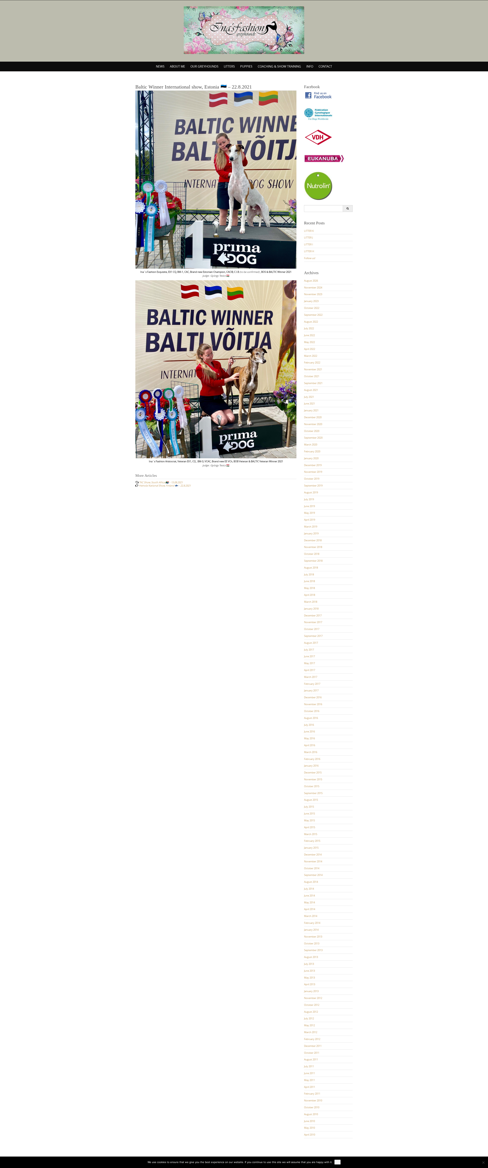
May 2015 (309, 820)
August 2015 (311, 799)
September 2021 (313, 383)
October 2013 (311, 943)
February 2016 (312, 759)
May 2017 (309, 663)
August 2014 (311, 882)
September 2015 (313, 793)
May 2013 (309, 977)
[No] (483, 1162)
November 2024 (313, 287)
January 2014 (311, 929)
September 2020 (313, 437)
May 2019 (309, 513)
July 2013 (309, 964)
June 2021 (309, 403)
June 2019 (309, 506)
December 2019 (313, 465)
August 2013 (311, 957)
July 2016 (309, 725)
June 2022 (309, 335)
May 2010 (309, 1127)
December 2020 (313, 417)
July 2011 (309, 1066)
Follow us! (309, 258)
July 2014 (309, 888)
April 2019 (309, 519)
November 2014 (313, 861)
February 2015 (312, 841)
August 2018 (311, 567)
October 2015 (311, 786)
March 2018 (310, 601)
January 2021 (311, 410)
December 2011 (313, 1046)
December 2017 (313, 615)
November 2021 (313, 369)
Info (309, 66)
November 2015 (313, 779)
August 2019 (311, 492)
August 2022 (311, 321)
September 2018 (313, 560)
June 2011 (309, 1073)
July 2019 (309, 499)
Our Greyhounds (204, 66)
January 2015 (311, 847)
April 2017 (309, 670)
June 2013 (309, 970)
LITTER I (308, 244)
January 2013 (311, 991)
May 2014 (309, 902)
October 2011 (311, 1052)
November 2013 (313, 936)
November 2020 (313, 424)
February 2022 (312, 362)
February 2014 (312, 923)
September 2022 (313, 315)
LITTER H (309, 251)
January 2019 (311, 533)
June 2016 (309, 731)
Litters (229, 66)
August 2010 (311, 1114)
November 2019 (313, 472)
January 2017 (311, 690)
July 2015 (309, 806)
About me (177, 66)
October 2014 (311, 868)
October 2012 (311, 1005)
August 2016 (311, 718)
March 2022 (310, 356)
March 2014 (310, 916)
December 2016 (313, 697)
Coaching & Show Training (279, 66)
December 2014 (313, 854)
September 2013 (313, 950)
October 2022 (311, 308)
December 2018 (313, 540)
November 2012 (313, 998)
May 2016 (309, 738)
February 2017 (312, 683)
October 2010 (311, 1107)
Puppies (246, 66)
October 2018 (311, 554)
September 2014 (313, 875)
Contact (325, 66)
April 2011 (309, 1087)
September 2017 (313, 636)
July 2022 (309, 328)
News (160, 66)
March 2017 (310, 677)
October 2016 (311, 711)
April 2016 (309, 745)
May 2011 (309, 1080)
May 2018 (309, 588)
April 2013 (309, 984)
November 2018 (313, 547)
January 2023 (311, 301)
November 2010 (313, 1100)
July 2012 (309, 1018)
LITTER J (308, 237)
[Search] (348, 208)
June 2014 (309, 895)
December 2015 (313, 772)
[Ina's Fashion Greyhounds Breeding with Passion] (244, 30)
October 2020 (311, 431)
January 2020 (311, 458)
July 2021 (309, 397)
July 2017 (309, 649)
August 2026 (311, 280)
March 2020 (310, 444)
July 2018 (309, 574)
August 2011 (311, 1059)
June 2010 (309, 1121)
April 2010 (309, 1134)
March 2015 (310, 834)
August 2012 (311, 1011)
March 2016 (310, 752)
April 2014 (309, 909)
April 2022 (309, 349)
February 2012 (312, 1039)
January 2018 (311, 608)
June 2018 (309, 581)
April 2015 (309, 827)
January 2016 (311, 765)
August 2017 (311, 642)
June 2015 (309, 813)
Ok (337, 1162)
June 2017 (309, 656)
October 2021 (311, 376)
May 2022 (309, 342)
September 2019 (313, 485)
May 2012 (309, 1025)
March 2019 (310, 526)
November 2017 (313, 622)
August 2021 (311, 390)
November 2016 (313, 704)
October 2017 (311, 629)
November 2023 (313, 294)
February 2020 (312, 451)
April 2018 (309, 595)
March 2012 (310, 1032)
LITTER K (309, 231)
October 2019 (311, 478)
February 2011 (312, 1093)
